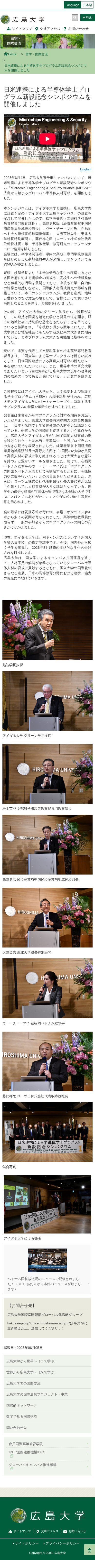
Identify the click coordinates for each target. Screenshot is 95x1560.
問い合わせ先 (16, 1428)
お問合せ (78, 29)
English (85, 169)
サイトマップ (22, 29)
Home (12, 54)
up (89, 1551)
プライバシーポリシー (63, 1543)
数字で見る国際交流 (21, 1416)
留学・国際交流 (37, 54)
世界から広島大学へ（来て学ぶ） (31, 1372)
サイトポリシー (27, 1543)
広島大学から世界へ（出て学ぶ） (31, 1361)
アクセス (50, 29)
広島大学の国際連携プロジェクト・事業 (37, 1394)
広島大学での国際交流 (23, 1383)
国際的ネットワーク (21, 1405)
